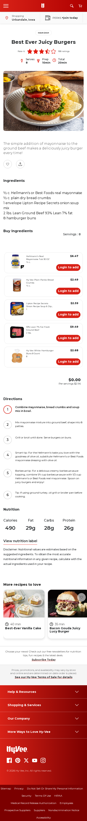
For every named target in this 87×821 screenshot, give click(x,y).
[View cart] (80, 6)
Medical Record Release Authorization (33, 803)
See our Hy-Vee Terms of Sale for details (43, 677)
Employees (66, 803)
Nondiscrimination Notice (63, 810)
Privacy (19, 788)
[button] (30, 51)
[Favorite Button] (7, 164)
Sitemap (6, 788)
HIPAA (58, 795)
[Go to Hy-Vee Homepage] (43, 5)
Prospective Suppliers (17, 810)
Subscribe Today (44, 659)
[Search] (71, 6)
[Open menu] (5, 5)
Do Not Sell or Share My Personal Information (55, 788)
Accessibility (43, 817)
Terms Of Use (43, 795)
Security (26, 795)
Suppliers (39, 810)
